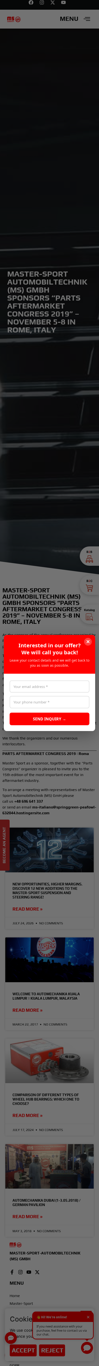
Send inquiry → (49, 719)
